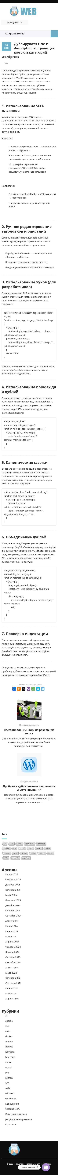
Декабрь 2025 (12, 884)
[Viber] (28, 689)
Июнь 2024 (11, 931)
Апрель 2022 (12, 998)
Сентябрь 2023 (13, 962)
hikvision (10, 1051)
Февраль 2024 (13, 946)
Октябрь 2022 (13, 977)
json (31, 848)
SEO (6, 63)
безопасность (12, 1108)
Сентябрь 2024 (13, 915)
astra (19, 843)
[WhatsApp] (33, 689)
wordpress (10, 1098)
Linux (8, 1062)
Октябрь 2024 (13, 910)
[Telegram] (42, 689)
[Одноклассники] (19, 689)
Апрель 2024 (12, 941)
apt (12, 843)
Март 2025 (11, 894)
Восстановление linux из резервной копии (29, 731)
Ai (6, 1015)
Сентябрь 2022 (13, 983)
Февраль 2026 (13, 879)
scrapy (42, 853)
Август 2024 (11, 920)
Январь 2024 (12, 952)
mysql (48, 848)
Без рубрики (12, 1103)
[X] (23, 689)
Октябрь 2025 (13, 889)
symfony (26, 858)
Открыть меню (14, 33)
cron (7, 1031)
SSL (6, 858)
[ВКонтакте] (14, 689)
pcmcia (7, 853)
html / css (10, 1057)
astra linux (29, 843)
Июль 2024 (11, 926)
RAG (33, 853)
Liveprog (29, 11)
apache (9, 1020)
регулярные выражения (18, 1119)
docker (7, 848)
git (15, 848)
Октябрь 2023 (13, 957)
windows (10, 1093)
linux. (39, 848)
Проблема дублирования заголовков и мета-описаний (29, 787)
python (24, 853)
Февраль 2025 (13, 900)
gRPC (23, 848)
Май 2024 (10, 936)
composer (41, 843)
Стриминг (10, 1124)
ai (5, 843)
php (15, 853)
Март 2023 (11, 972)
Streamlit (15, 858)
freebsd (9, 1046)
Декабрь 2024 (12, 905)
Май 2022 (10, 993)
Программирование (16, 1113)
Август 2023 (11, 967)
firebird (9, 1041)
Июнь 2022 (11, 988)
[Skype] (38, 689)
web (7, 1088)
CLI (7, 1025)
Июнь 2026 (11, 874)
